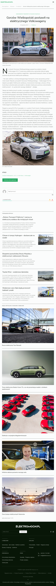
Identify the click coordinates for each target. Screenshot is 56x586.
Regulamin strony (8, 573)
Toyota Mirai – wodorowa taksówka (15, 272)
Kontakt (49, 573)
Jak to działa (11, 545)
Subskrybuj (23, 531)
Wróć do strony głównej (10, 180)
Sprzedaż (22, 557)
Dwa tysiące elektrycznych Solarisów (13, 514)
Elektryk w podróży (20, 545)
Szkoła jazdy (5, 562)
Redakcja (33, 25)
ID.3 (15, 175)
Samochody (5, 545)
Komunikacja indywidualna (8, 557)
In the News (20, 175)
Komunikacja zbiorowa (7, 560)
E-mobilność (18, 6)
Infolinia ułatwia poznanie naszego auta (14, 472)
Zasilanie (31, 540)
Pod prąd (31, 547)
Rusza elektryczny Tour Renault (11, 345)
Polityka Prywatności (18, 573)
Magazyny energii (45, 545)
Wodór (38, 545)
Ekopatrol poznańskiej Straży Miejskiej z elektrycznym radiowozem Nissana (17, 255)
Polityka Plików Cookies (30, 573)
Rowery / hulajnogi (6, 547)
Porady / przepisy (24, 560)
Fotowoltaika (32, 545)
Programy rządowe (29, 557)
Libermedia (30, 576)
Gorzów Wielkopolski (7, 175)
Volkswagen (28, 175)
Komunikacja (5, 553)
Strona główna (5, 6)
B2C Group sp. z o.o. (34, 569)
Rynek (21, 553)
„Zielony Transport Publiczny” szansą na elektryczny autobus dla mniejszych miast (17, 218)
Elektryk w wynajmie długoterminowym (14, 435)
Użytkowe (14, 547)
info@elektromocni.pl (45, 555)
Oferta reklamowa (42, 573)
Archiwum (12, 6)
